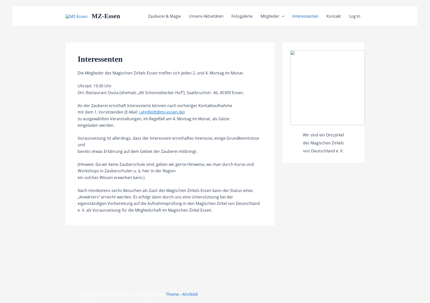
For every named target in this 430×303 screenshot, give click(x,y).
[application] (281, 16)
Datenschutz (305, 294)
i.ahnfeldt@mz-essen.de (161, 112)
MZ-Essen (106, 16)
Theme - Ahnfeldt (182, 294)
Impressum (279, 294)
